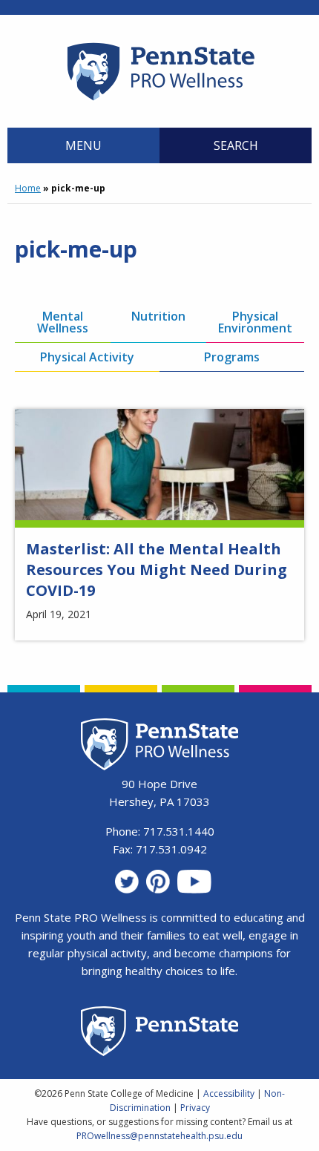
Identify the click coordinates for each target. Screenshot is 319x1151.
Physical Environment (255, 322)
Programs (232, 357)
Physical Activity (87, 357)
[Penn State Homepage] (160, 1033)
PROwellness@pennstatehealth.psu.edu (159, 1135)
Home (28, 188)
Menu (83, 145)
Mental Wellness (62, 322)
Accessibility (228, 1093)
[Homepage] (159, 100)
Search (236, 145)
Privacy (195, 1107)
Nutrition (158, 316)
